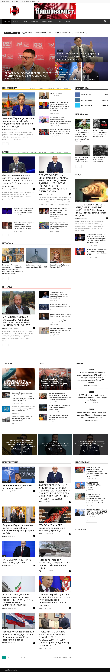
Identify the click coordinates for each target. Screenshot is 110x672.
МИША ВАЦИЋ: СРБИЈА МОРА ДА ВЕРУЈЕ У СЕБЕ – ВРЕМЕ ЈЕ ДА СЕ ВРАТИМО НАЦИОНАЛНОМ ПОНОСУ (16, 321)
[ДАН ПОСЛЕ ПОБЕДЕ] (44, 95)
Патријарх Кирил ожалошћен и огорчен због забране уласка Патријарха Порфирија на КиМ (18, 529)
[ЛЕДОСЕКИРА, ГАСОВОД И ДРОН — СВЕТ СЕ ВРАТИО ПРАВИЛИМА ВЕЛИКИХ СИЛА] (28, 59)
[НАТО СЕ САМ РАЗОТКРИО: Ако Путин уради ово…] (18, 549)
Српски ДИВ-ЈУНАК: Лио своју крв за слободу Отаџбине (82, 159)
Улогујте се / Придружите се (30, 1)
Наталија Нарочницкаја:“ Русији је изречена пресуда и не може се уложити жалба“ (60, 330)
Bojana (4, 129)
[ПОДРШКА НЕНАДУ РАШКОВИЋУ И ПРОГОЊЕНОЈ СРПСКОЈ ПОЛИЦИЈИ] (55, 444)
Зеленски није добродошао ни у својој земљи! (17, 486)
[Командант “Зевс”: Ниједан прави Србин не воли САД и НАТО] (44, 307)
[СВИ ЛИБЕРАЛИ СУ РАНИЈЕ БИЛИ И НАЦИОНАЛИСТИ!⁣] (100, 150)
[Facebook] (99, 1)
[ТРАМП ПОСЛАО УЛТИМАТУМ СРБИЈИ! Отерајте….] (80, 485)
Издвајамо (79, 128)
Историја (34, 21)
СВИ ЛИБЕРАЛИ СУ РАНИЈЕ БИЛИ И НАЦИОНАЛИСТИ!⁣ (99, 159)
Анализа (32, 88)
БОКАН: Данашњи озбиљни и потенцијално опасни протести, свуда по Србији (91, 397)
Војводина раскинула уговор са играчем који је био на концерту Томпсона (59, 417)
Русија (60, 69)
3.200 (23, 657)
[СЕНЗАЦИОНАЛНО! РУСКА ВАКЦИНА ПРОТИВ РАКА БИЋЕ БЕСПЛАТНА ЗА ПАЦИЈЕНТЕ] (18, 379)
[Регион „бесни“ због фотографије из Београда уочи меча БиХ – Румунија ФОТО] (43, 407)
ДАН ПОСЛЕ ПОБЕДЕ (56, 93)
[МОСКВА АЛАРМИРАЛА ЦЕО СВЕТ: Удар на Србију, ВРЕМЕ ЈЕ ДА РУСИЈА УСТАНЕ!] (80, 512)
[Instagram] (102, 1)
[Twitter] (106, 1)
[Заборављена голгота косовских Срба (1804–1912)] (36, 255)
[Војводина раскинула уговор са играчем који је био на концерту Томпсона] (43, 417)
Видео (68, 21)
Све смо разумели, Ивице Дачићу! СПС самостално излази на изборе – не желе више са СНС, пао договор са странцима (17, 180)
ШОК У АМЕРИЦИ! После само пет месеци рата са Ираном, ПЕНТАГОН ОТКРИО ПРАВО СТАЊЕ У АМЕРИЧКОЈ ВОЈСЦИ (17, 599)
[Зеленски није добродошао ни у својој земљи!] (18, 475)
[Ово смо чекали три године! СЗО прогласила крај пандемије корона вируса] (6, 419)
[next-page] (7, 144)
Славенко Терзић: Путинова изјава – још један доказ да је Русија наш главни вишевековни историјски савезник (55, 599)
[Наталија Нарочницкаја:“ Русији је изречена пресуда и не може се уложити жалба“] (44, 330)
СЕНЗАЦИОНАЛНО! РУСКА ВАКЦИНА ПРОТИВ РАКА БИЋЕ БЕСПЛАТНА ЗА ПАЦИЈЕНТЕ (17, 383)
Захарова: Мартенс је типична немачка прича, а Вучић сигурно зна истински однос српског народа (18, 122)
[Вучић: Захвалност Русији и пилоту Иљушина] (95, 71)
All (26, 88)
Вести (25, 21)
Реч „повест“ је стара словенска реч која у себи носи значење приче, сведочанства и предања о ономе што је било (12, 269)
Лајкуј (105, 94)
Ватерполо (50, 88)
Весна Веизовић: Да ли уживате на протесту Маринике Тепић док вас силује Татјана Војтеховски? (91, 415)
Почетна (7, 21)
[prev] (101, 33)
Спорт (59, 21)
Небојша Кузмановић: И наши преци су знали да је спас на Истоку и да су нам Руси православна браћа (18, 635)
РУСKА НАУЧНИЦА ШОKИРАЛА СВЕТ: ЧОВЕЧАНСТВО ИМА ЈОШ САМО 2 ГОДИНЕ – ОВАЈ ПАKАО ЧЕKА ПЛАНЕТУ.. (95, 499)
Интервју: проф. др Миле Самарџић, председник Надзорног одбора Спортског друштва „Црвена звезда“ (54, 382)
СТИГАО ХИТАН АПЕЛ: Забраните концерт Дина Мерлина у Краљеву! (52, 528)
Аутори (15, 21)
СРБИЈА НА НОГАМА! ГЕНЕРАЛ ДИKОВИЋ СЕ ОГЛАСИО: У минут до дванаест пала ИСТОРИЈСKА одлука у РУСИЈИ (96, 472)
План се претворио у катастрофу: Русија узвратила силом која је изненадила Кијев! (54, 564)
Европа (42, 556)
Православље (47, 21)
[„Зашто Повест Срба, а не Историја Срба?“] (60, 255)
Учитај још (90, 521)
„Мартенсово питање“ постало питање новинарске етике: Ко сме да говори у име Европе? (23, 210)
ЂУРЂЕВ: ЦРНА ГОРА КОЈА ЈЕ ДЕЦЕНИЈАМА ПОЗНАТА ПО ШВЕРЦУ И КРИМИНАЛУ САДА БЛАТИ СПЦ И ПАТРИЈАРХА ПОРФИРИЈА (59, 106)
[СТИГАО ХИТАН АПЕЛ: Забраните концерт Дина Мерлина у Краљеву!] (55, 514)
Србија (7, 70)
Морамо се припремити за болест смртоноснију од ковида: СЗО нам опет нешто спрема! (23, 408)
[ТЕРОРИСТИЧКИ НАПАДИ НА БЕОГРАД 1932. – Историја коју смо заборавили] (100, 124)
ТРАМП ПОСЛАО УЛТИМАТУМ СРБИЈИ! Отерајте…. (94, 485)
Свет (4, 556)
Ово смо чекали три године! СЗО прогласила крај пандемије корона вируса (23, 418)
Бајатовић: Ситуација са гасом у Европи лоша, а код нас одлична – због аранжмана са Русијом (60, 131)
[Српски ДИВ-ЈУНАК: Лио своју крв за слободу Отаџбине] (82, 150)
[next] (104, 33)
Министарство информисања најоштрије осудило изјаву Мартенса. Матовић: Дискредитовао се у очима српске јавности (59, 212)
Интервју (5, 313)
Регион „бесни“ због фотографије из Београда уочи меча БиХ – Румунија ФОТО (59, 407)
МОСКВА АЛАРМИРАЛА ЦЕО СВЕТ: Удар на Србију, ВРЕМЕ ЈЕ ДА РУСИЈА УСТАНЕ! (96, 512)
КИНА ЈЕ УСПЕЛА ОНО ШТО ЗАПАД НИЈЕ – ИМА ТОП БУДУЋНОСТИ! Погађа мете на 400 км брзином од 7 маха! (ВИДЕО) (91, 210)
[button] (105, 21)
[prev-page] (3, 144)
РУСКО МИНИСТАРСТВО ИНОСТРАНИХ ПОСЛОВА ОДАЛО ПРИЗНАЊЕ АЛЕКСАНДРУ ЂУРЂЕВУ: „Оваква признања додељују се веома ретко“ (54, 638)
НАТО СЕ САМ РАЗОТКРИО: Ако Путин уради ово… (16, 561)
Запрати (105, 100)
